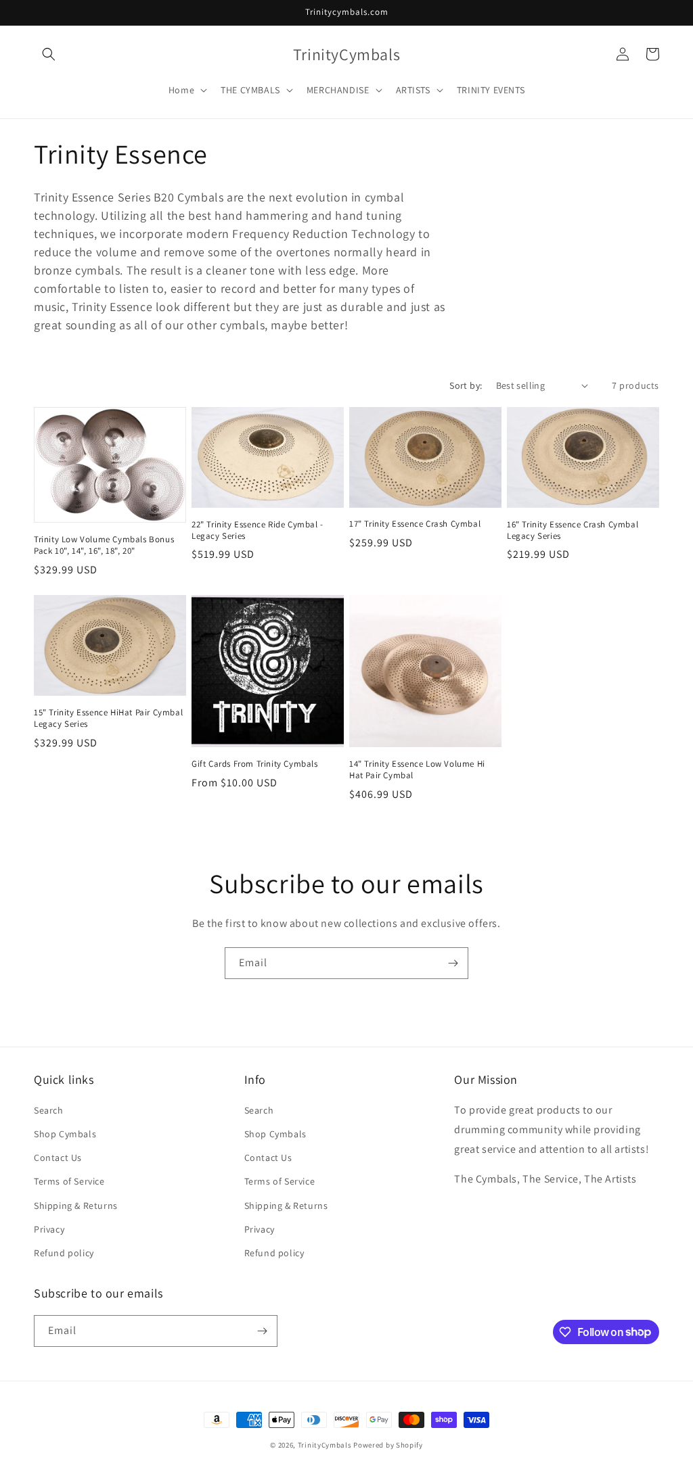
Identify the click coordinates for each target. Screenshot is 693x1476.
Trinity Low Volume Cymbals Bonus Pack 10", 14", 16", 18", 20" (104, 545)
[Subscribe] (453, 963)
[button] (49, 54)
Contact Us (58, 1157)
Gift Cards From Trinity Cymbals (255, 764)
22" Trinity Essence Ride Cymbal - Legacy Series (257, 530)
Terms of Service (69, 1181)
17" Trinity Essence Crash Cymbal (414, 524)
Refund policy (64, 1253)
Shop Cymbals (65, 1134)
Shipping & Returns (76, 1205)
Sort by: (465, 385)
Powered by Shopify (388, 1445)
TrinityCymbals (325, 1445)
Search (49, 1110)
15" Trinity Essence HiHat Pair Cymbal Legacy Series (108, 718)
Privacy (49, 1229)
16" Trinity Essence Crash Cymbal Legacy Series (572, 530)
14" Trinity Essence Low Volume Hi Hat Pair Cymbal (417, 770)
